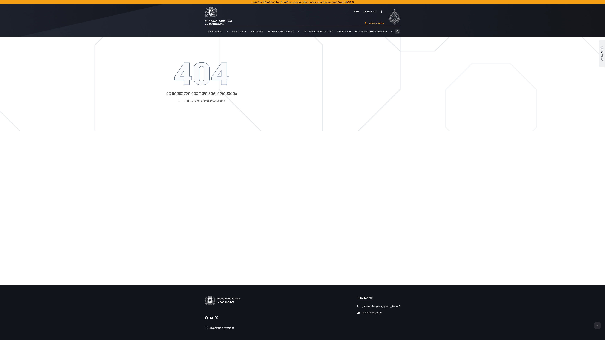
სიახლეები (239, 31)
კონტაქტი (370, 11)
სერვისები (257, 31)
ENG (356, 11)
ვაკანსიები (344, 31)
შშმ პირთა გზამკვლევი (318, 31)
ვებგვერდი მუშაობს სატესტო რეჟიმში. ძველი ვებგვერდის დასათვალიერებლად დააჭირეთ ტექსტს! (301, 2)
